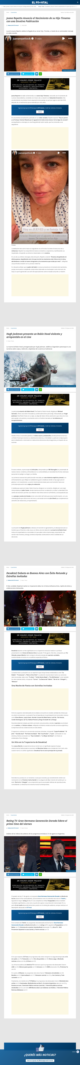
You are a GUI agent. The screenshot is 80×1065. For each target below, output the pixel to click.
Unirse (40, 112)
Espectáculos (14, 12)
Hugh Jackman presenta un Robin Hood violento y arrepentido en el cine (42, 6)
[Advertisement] (40, 138)
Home (7, 12)
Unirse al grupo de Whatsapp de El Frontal (40, 1060)
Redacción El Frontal (13, 25)
